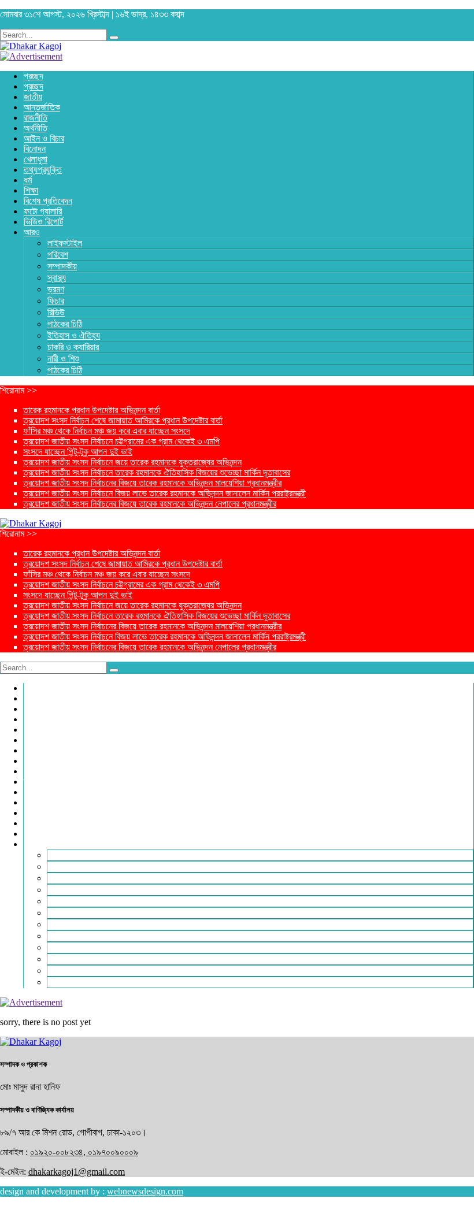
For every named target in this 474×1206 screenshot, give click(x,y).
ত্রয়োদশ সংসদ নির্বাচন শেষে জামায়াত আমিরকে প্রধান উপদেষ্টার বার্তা (123, 420)
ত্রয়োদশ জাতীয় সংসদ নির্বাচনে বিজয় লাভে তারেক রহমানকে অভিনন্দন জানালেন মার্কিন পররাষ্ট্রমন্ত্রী (164, 493)
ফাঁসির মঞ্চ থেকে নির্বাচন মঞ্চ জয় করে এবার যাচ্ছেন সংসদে (106, 431)
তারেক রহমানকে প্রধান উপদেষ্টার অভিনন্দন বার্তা (91, 410)
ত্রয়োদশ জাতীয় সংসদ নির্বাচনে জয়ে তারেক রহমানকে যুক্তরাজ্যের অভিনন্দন (132, 462)
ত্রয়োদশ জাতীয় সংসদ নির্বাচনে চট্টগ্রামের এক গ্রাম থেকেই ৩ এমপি (121, 441)
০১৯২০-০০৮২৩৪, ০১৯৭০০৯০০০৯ (84, 1152)
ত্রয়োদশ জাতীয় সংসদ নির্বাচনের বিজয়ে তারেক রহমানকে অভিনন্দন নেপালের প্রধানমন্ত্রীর (149, 504)
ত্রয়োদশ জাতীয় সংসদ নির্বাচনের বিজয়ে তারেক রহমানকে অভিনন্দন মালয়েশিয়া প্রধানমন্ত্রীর (152, 483)
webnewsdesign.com (145, 1191)
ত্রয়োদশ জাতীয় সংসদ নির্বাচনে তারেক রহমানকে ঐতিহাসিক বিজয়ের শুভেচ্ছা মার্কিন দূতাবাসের (156, 472)
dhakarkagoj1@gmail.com (76, 1172)
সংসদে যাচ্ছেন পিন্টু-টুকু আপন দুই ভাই (77, 452)
